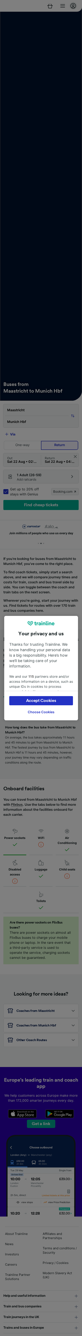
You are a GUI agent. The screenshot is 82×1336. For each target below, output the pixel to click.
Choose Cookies (41, 712)
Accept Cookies (41, 701)
